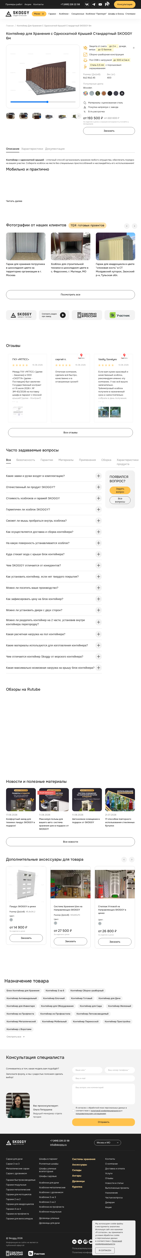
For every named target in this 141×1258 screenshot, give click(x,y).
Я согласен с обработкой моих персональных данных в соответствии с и (101, 1110)
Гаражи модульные (16, 1184)
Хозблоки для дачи (49, 1182)
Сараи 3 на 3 (13, 1163)
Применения (87, 460)
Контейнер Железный (119, 1006)
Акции (28, 4)
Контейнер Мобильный (54, 1021)
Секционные (77, 13)
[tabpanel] (70, 183)
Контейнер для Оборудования (57, 1006)
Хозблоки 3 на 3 (47, 1197)
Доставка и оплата (115, 1168)
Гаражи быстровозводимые (20, 1180)
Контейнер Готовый (81, 998)
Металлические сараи (17, 1168)
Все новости (70, 841)
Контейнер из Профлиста (20, 1013)
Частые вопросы (114, 1197)
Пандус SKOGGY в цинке (23, 906)
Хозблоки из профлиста (51, 1207)
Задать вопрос (120, 490)
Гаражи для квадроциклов (20, 1204)
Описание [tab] (12, 149)
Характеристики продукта (128, 462)
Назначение (111, 1192)
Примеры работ (14, 4)
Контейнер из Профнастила (55, 1013)
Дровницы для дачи (49, 1223)
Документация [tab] (55, 149)
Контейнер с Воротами (19, 1029)
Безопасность (25, 460)
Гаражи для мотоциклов (18, 1194)
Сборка (106, 460)
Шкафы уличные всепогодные (47, 1170)
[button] (17, 411)
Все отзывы (70, 432)
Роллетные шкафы (48, 1163)
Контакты (38, 4)
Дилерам (110, 1202)
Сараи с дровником (16, 1173)
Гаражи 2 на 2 (13, 1199)
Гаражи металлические (18, 1189)
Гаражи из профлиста (17, 1213)
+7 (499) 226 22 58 (70, 4)
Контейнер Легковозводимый (93, 1013)
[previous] (127, 226)
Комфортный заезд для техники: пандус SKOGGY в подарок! (20, 822)
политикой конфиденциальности (106, 1110)
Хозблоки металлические (52, 1187)
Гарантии (47, 460)
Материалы (66, 460)
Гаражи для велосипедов (19, 1218)
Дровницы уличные (49, 1218)
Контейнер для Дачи (109, 998)
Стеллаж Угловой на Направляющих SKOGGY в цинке (112, 910)
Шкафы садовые (48, 1176)
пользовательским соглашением (91, 1113)
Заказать (109, 130)
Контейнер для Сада (91, 1006)
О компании (111, 1163)
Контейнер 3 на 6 (55, 990)
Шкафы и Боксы (116, 13)
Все (8, 460)
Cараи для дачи (14, 1159)
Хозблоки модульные (50, 1211)
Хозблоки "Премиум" (96, 13)
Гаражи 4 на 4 (13, 1209)
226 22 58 (59, 1140)
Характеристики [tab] (32, 149)
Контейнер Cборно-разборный (87, 990)
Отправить (103, 1122)
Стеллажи (130, 13)
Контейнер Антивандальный (22, 998)
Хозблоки (63, 13)
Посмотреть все (70, 294)
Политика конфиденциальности (89, 1252)
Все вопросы (120, 500)
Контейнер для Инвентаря (21, 1006)
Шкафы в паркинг (48, 1159)
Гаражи (52, 13)
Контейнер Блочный (54, 998)
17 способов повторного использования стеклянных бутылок (120, 822)
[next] (79, 116)
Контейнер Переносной (85, 1021)
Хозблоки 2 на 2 (47, 1202)
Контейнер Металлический (21, 1021)
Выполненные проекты (117, 1188)
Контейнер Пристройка (117, 1021)
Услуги (108, 1173)
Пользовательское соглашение (88, 1248)
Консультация (124, 4)
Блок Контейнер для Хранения (23, 990)
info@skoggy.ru (58, 1144)
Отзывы (109, 1178)
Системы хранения (83, 1159)
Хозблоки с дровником (51, 1192)
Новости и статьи (114, 1183)
